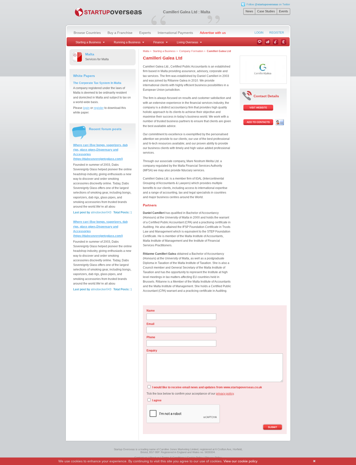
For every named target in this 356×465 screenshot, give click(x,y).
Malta (146, 51)
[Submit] (272, 427)
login (86, 108)
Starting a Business (164, 51)
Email (150, 324)
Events (283, 11)
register (99, 108)
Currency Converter (283, 42)
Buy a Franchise (120, 33)
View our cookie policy (240, 461)
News (249, 11)
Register (276, 32)
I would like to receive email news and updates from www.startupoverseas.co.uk (206, 387)
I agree (156, 400)
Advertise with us (213, 33)
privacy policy (225, 393)
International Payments (175, 33)
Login (259, 32)
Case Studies (266, 11)
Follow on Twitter (268, 4)
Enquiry (152, 350)
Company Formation (191, 51)
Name (151, 310)
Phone (151, 337)
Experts (145, 33)
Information (275, 42)
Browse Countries (87, 33)
